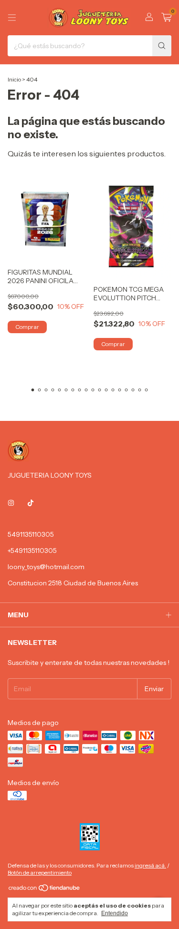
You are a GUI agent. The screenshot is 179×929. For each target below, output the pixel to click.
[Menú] (12, 17)
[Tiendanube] (45, 889)
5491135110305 (31, 534)
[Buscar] (161, 45)
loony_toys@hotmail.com (46, 566)
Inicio (14, 79)
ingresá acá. (150, 865)
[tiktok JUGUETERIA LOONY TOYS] (30, 503)
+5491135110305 (32, 550)
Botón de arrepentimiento (40, 872)
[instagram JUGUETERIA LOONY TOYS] (11, 503)
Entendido (114, 913)
